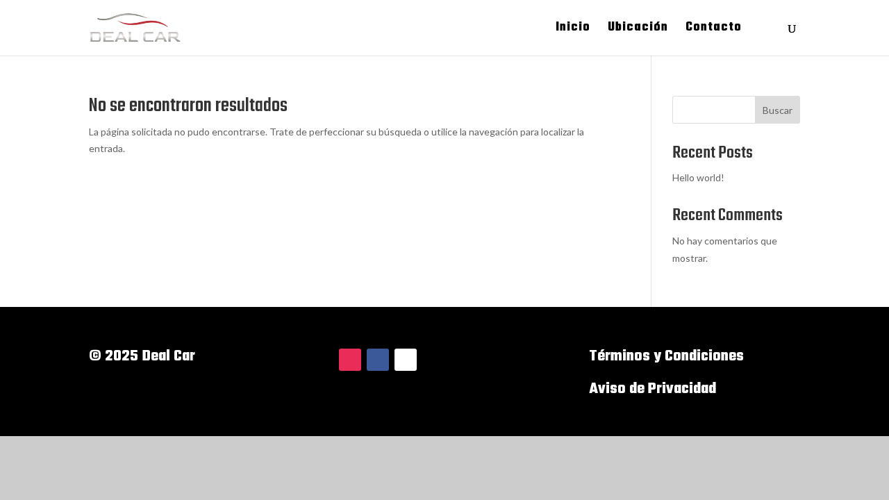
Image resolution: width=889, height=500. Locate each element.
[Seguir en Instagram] (350, 360)
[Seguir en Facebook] (378, 360)
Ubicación (638, 30)
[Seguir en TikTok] (405, 360)
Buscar (777, 110)
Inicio (573, 30)
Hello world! (698, 177)
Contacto (714, 30)
